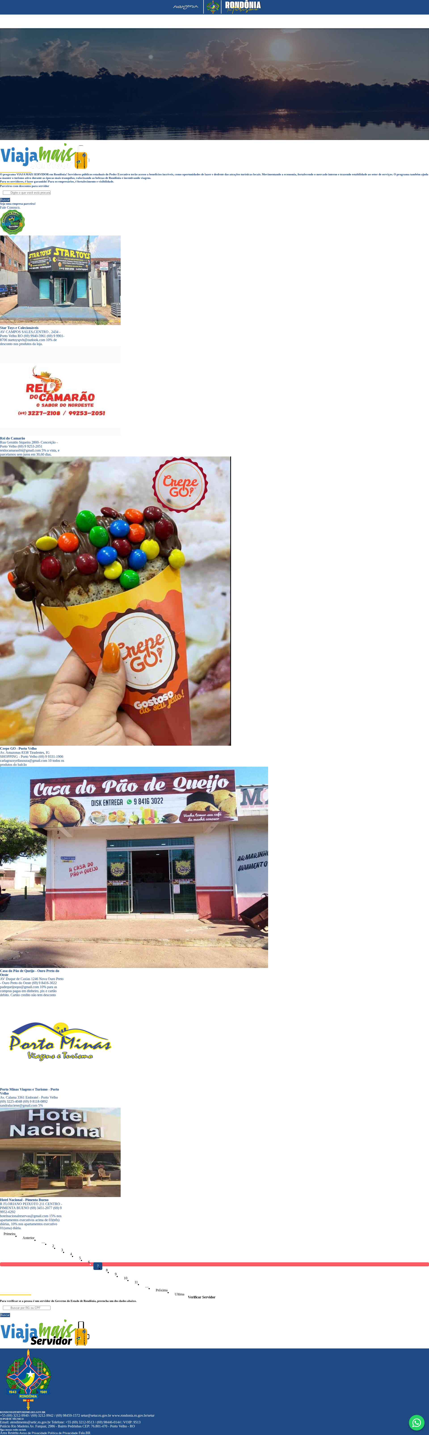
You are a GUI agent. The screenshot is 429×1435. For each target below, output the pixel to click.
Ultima (179, 1294)
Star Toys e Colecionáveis (19, 328)
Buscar (5, 200)
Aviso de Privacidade (33, 1433)
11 (136, 1282)
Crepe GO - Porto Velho (18, 748)
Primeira (9, 1234)
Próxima (162, 1290)
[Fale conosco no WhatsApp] (417, 1423)
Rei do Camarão (12, 438)
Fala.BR (84, 1433)
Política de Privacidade (63, 1433)
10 (125, 1278)
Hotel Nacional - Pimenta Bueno (24, 1200)
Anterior (28, 1238)
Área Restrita (9, 1433)
